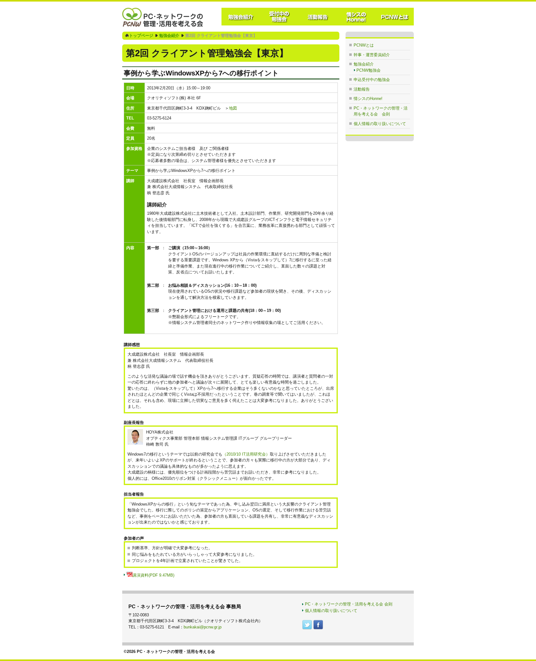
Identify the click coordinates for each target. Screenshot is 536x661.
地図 (233, 108)
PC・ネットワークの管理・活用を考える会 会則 (348, 604)
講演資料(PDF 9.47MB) (153, 575)
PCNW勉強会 (368, 70)
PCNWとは (364, 45)
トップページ (141, 35)
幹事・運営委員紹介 (372, 54)
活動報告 (362, 89)
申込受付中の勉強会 (372, 79)
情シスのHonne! (368, 98)
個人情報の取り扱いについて (380, 123)
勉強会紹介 (169, 35)
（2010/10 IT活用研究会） (246, 454)
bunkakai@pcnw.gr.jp (202, 627)
